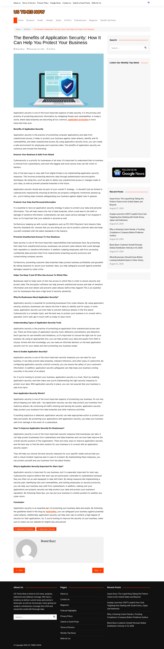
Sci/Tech (67, 20)
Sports (58, 20)
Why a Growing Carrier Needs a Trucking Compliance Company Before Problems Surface (127, 232)
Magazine (93, 20)
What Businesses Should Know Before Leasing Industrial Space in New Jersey (126, 258)
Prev (21, 570)
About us (17, 3)
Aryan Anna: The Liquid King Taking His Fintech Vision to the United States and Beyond (127, 202)
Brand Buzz (20, 49)
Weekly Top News (108, 20)
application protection (25, 529)
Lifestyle (49, 20)
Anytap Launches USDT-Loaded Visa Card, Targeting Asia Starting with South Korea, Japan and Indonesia (128, 217)
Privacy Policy (43, 3)
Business (30, 20)
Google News (55, 3)
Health (40, 20)
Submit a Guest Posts (81, 3)
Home (21, 20)
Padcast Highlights (68, 611)
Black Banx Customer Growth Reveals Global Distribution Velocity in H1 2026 (126, 246)
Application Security (47, 529)
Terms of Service (29, 3)
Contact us (67, 3)
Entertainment (80, 20)
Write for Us (96, 3)
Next (96, 570)
